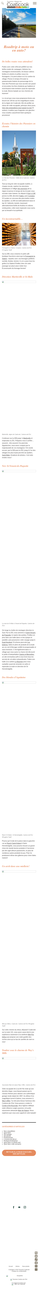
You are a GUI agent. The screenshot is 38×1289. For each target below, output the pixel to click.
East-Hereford (7, 642)
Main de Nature (23, 1110)
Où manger (8, 1134)
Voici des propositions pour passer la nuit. (17, 108)
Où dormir (7, 1136)
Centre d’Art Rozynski (10, 1106)
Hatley (21, 196)
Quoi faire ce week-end (12, 1142)
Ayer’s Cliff (31, 193)
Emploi (19, 1243)
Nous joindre (19, 1238)
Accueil (19, 1230)
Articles (19, 1232)
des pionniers (22, 189)
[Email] (36, 1256)
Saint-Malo (6, 455)
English (19, 1253)
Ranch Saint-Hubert (14, 843)
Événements (8, 1137)
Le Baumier (19, 662)
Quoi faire (7, 1133)
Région (19, 1246)
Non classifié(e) (9, 1131)
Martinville (27, 438)
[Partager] (36, 1269)
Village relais (19, 1248)
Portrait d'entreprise (11, 1141)
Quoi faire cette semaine (12, 1144)
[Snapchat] (36, 1263)
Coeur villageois (19, 1235)
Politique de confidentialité (19, 1271)
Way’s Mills (6, 1101)
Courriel (18, 1202)
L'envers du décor (10, 1139)
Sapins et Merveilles (26, 654)
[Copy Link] (36, 1259)
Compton (31, 196)
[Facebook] (36, 1253)
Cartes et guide (19, 1240)
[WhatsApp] (36, 1266)
